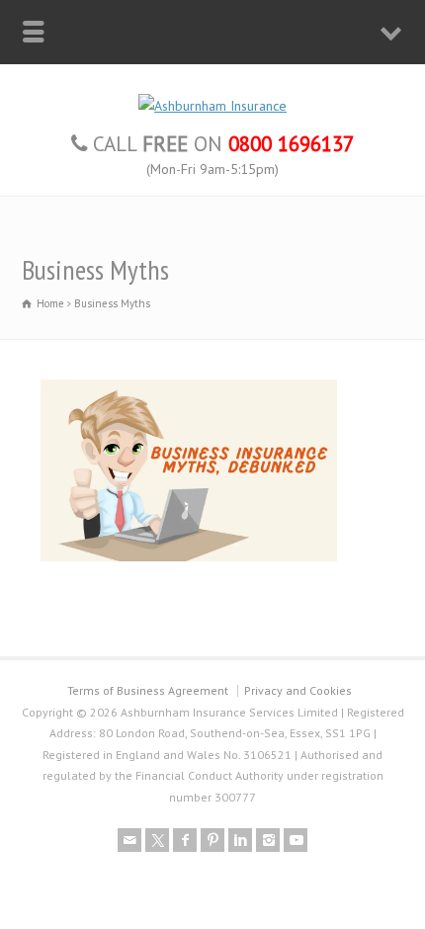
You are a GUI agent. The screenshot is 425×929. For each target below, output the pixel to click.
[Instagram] (268, 840)
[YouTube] (295, 840)
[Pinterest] (212, 840)
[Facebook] (185, 840)
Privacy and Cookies (298, 690)
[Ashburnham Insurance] (212, 106)
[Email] (129, 840)
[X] (157, 840)
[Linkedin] (240, 840)
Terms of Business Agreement (147, 690)
